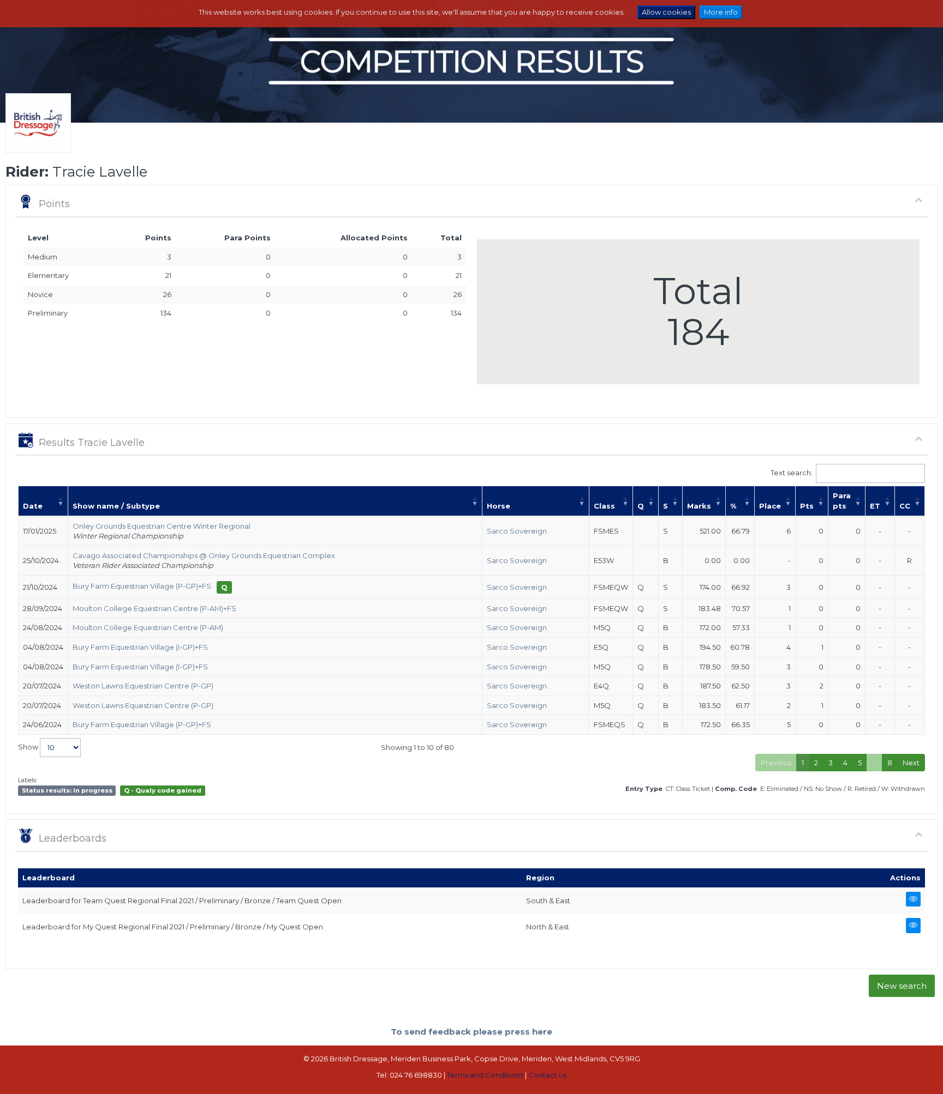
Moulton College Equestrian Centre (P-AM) (148, 627)
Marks (699, 505)
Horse (498, 505)
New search (902, 986)
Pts (807, 505)
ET (875, 505)
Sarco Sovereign (517, 531)
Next (911, 762)
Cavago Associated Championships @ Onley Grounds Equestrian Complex (204, 555)
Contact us (547, 1075)
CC (904, 505)
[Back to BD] (35, 136)
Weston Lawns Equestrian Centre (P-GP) (143, 685)
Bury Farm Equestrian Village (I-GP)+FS (140, 647)
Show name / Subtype (116, 505)
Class (604, 505)
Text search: (792, 472)
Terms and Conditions (485, 1075)
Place (770, 505)
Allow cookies (666, 12)
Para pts (842, 500)
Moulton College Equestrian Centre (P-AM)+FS (154, 608)
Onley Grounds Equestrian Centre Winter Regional (161, 526)
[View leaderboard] (912, 899)
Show (29, 746)
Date (33, 505)
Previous (776, 762)
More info (721, 12)
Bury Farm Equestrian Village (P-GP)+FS (142, 586)
